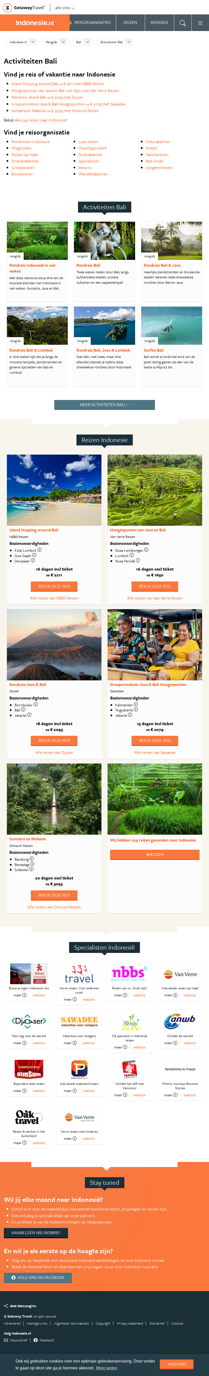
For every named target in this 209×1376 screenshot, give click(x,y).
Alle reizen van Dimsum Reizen (54, 906)
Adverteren (12, 1323)
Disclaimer (157, 1323)
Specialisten (89, 161)
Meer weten (106, 1368)
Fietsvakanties (158, 142)
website (39, 995)
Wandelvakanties (93, 174)
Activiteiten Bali (111, 41)
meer (17, 995)
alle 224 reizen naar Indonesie (40, 120)
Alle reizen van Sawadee (154, 752)
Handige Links (37, 1323)
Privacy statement (130, 1323)
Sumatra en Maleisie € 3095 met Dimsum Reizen (55, 111)
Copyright (103, 1323)
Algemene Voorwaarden (71, 1323)
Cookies (177, 1323)
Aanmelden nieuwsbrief (35, 1233)
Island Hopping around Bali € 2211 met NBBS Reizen (57, 84)
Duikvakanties (90, 155)
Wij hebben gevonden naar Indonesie (153, 840)
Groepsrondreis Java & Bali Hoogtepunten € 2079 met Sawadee (68, 104)
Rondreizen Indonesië (30, 142)
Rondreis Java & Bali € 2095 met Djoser (47, 97)
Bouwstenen (22, 174)
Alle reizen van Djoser (54, 752)
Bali (78, 41)
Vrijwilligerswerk (93, 148)
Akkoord (176, 1364)
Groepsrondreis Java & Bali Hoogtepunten (148, 684)
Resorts (85, 167)
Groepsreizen (23, 167)
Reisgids (51, 41)
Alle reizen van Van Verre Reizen (154, 598)
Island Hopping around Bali (33, 530)
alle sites (62, 8)
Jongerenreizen (159, 167)
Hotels (151, 148)
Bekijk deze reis (54, 586)
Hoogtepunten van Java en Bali (138, 530)
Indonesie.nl (18, 41)
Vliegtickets (21, 148)
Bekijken (154, 854)
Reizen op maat (24, 155)
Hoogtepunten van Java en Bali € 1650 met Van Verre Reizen (65, 90)
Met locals (155, 161)
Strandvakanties (25, 161)
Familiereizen (157, 155)
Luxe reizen (88, 142)
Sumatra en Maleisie (27, 839)
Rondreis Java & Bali (27, 684)
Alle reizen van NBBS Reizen (54, 598)
